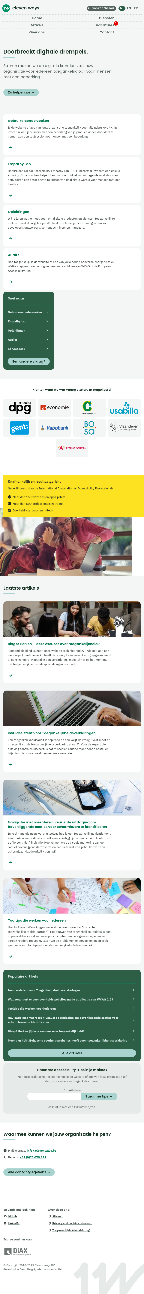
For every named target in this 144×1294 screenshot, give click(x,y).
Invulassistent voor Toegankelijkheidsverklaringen (52, 733)
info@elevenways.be (41, 1150)
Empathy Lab (19, 164)
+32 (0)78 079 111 (33, 1157)
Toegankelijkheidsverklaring (71, 1230)
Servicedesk (16, 349)
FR (136, 8)
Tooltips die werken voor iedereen (37, 920)
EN (129, 8)
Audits (13, 255)
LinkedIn (14, 1223)
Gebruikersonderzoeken (28, 120)
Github (12, 1216)
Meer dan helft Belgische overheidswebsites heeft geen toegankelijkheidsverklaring (67, 1040)
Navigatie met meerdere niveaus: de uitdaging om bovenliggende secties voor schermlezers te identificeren (57, 824)
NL (122, 8)
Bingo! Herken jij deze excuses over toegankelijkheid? (54, 644)
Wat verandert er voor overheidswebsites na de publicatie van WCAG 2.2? (60, 999)
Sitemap (57, 1216)
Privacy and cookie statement (72, 1223)
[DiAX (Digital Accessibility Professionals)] (17, 1252)
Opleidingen (18, 212)
